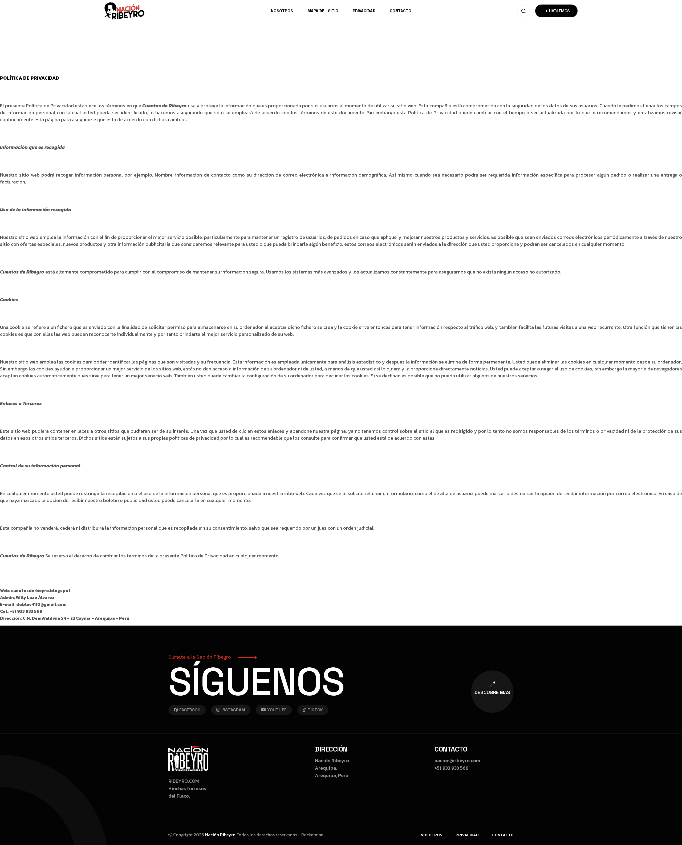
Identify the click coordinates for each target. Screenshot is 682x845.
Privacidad (364, 10)
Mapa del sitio (322, 10)
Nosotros (282, 10)
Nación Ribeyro (220, 834)
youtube (277, 710)
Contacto (400, 10)
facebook (189, 710)
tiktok (315, 710)
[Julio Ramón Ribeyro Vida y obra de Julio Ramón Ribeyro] (124, 10)
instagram (233, 710)
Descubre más (492, 692)
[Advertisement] (160, 37)
